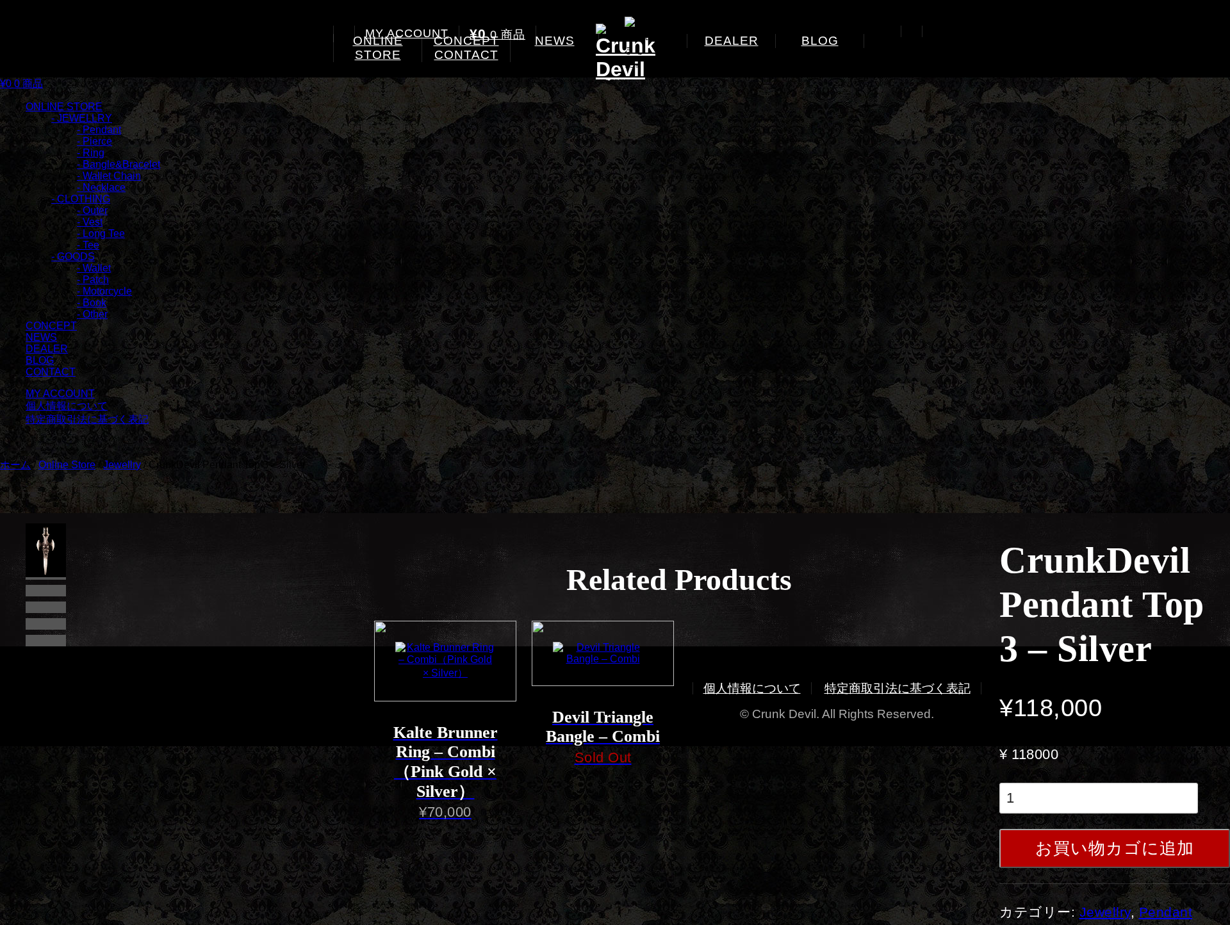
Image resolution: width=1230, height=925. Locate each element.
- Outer (92, 210)
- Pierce (94, 141)
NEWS (555, 40)
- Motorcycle (104, 291)
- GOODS (73, 256)
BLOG (820, 40)
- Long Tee (101, 233)
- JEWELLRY (81, 118)
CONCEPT (51, 325)
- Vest (89, 222)
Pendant (1166, 912)
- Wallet (94, 268)
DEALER (731, 40)
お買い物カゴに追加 (1114, 848)
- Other (92, 314)
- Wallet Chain (109, 175)
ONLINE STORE (378, 47)
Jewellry (122, 464)
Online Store (66, 464)
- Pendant (99, 129)
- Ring (90, 152)
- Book (91, 302)
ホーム (15, 464)
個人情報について (67, 405)
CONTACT (466, 54)
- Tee (88, 245)
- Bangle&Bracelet (118, 164)
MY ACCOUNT (406, 33)
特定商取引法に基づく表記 (87, 419)
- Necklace (101, 187)
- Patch (93, 279)
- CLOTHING (80, 198)
